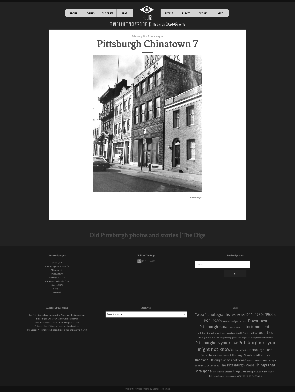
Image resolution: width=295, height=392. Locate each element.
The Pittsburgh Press (237, 365)
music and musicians (226, 333)
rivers (266, 360)
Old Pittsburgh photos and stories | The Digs (148, 235)
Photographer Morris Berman (262, 338)
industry (211, 333)
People (54, 274)
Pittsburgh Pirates (239, 350)
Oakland (253, 333)
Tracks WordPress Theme (137, 389)
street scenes (211, 365)
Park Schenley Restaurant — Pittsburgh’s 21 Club (57, 322)
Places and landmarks (54, 281)
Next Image (196, 197)
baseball (226, 321)
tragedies (239, 371)
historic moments (255, 326)
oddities (266, 332)
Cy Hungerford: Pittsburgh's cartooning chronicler (57, 326)
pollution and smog (254, 360)
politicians (239, 360)
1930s (241, 315)
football (224, 327)
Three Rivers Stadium (222, 372)
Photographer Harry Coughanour (237, 338)
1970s (207, 321)
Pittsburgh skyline (220, 355)
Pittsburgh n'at (54, 278)
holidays (202, 333)
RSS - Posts (148, 261)
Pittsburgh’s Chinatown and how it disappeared (57, 319)
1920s (233, 315)
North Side (242, 333)
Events (54, 263)
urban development (228, 376)
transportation (254, 371)
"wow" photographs (212, 314)
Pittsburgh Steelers (242, 355)
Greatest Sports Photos (55, 266)
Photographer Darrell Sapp (211, 337)
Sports (54, 285)
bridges (234, 321)
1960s (270, 314)
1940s (249, 315)
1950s (260, 314)
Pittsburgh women (220, 360)
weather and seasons (249, 376)
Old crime (55, 270)
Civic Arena (243, 322)
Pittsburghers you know (216, 342)
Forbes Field (235, 327)
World (55, 289)
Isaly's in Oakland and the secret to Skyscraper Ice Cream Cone (57, 315)
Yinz (55, 292)
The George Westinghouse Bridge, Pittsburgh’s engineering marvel (57, 330)
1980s (217, 321)
